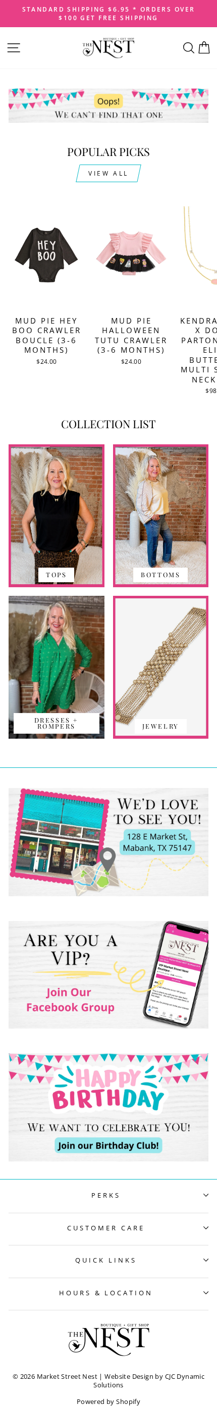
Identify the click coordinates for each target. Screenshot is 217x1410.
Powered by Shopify (108, 1401)
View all (108, 173)
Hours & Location (106, 1292)
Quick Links (106, 1260)
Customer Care (106, 1227)
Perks (106, 1195)
